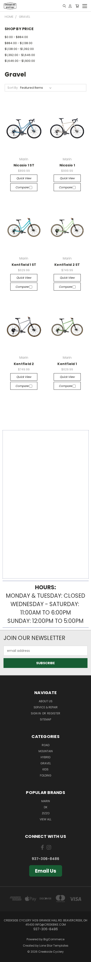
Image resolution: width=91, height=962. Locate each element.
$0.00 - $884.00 (16, 37)
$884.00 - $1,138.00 (18, 43)
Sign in (36, 713)
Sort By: (12, 87)
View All (45, 819)
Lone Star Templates (53, 946)
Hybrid (45, 757)
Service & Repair (46, 707)
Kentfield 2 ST (67, 264)
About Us (45, 701)
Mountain (45, 751)
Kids (45, 769)
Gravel (45, 763)
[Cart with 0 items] (77, 6)
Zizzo (45, 813)
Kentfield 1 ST (24, 264)
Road (45, 745)
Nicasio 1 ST (24, 165)
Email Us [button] (45, 870)
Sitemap (45, 719)
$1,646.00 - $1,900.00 (20, 61)
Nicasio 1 (67, 165)
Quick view (23, 178)
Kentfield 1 (67, 364)
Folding (45, 775)
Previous (7, 957)
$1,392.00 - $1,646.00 (20, 55)
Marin (45, 801)
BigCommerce (53, 939)
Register (53, 713)
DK (45, 807)
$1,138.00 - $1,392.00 (19, 49)
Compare (22, 187)
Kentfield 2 (24, 364)
